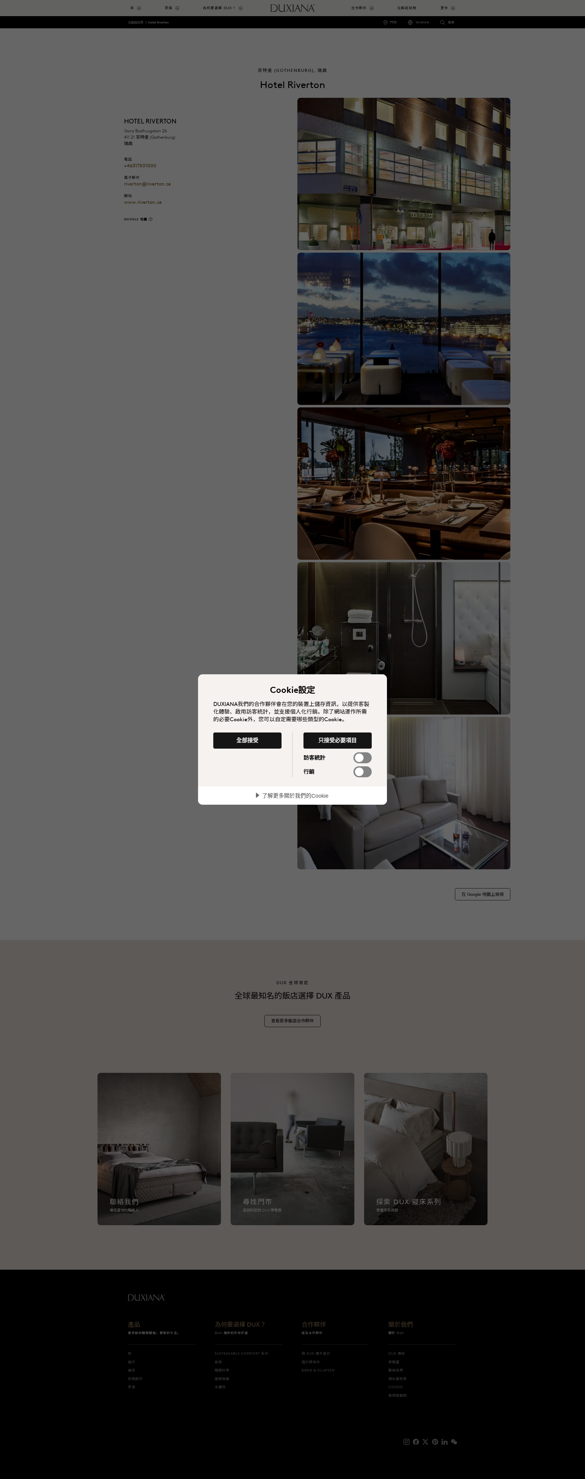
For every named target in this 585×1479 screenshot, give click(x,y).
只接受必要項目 (337, 740)
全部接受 (247, 740)
